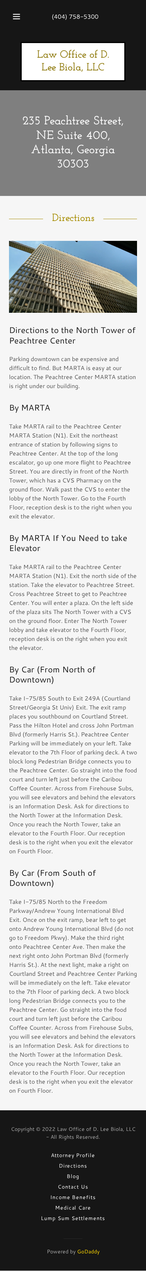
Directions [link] (73, 1165)
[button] (16, 16)
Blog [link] (73, 1176)
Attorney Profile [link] (73, 1155)
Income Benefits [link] (73, 1197)
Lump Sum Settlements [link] (73, 1218)
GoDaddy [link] (88, 1251)
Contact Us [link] (73, 1186)
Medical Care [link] (73, 1207)
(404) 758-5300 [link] (75, 16)
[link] (73, 68)
